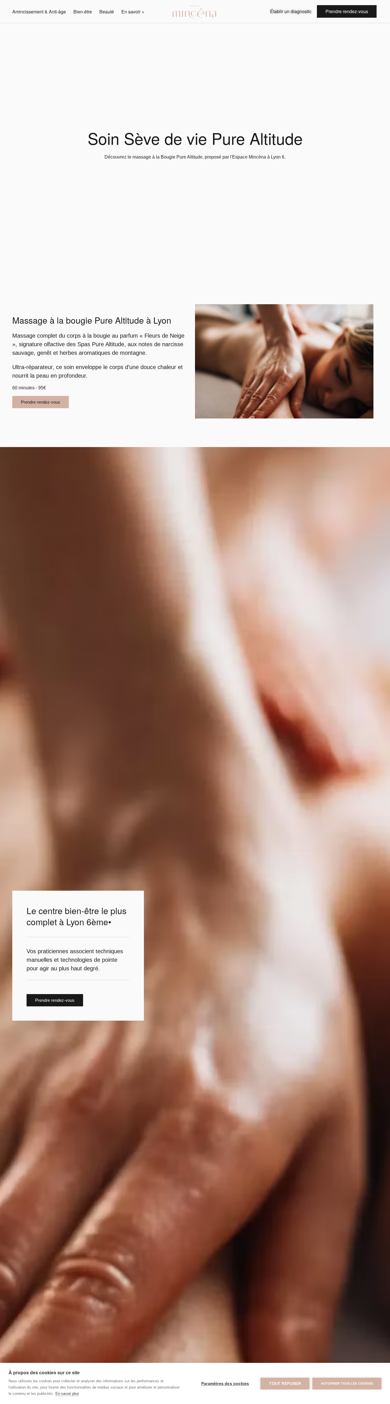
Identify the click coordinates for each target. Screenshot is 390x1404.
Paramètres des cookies (225, 1383)
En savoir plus (67, 1393)
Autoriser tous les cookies (347, 1383)
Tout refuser (285, 1383)
